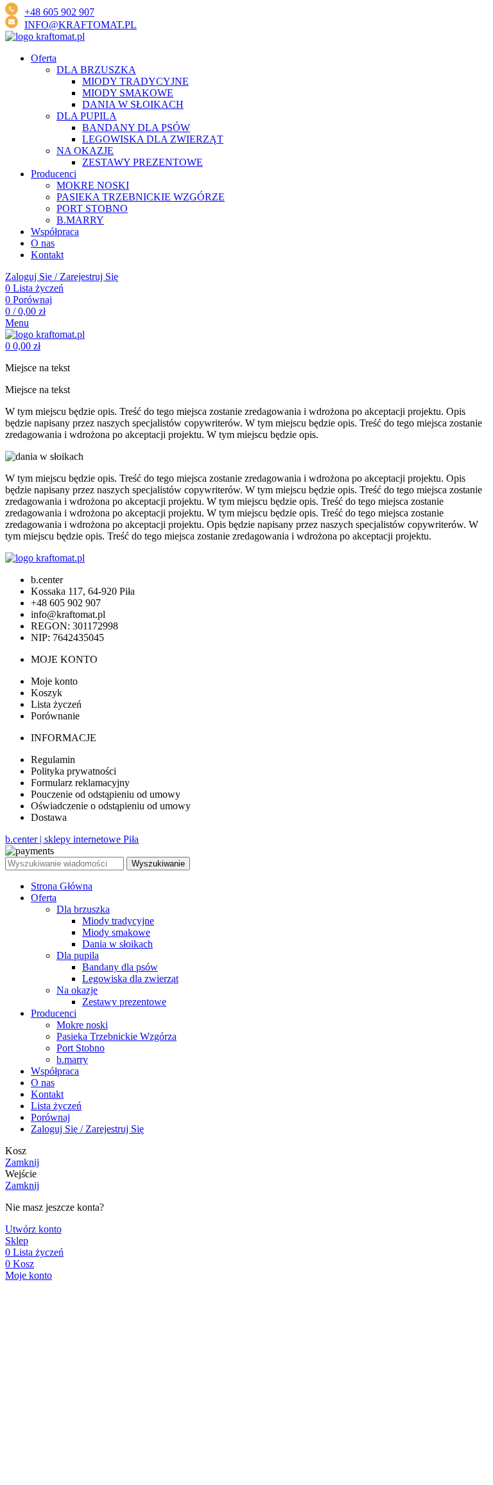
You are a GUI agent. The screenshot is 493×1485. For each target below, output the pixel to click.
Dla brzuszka (83, 909)
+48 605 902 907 (59, 11)
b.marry (72, 1059)
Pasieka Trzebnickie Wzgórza (116, 1036)
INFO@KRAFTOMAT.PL (80, 24)
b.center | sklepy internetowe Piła (72, 839)
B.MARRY (80, 220)
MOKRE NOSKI (92, 185)
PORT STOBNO (92, 208)
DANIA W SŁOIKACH (133, 104)
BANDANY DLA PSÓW (136, 127)
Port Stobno (80, 1047)
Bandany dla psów (120, 967)
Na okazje (77, 990)
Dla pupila (77, 955)
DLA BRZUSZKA (96, 69)
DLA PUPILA (86, 115)
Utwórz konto (33, 1229)
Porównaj (50, 1117)
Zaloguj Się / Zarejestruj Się (87, 1128)
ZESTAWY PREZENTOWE (142, 162)
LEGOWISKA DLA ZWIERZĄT (152, 139)
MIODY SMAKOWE (127, 92)
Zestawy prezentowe (124, 1001)
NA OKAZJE (85, 150)
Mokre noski (82, 1024)
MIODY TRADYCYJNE (135, 81)
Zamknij (22, 1162)
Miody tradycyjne (118, 920)
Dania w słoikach (117, 943)
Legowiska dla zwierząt (130, 978)
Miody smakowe (116, 932)
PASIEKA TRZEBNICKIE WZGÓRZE (140, 196)
